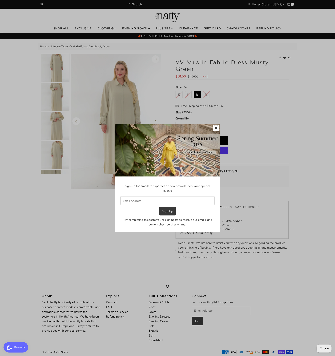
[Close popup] (216, 128)
